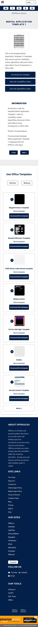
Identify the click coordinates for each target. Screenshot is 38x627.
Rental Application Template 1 (19, 23)
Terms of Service (14, 495)
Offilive (10, 600)
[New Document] (19, 8)
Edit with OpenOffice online (20, 89)
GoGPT (11, 593)
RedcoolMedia (13, 534)
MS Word (13, 183)
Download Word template (19, 216)
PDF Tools (12, 596)
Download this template (20, 75)
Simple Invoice (19, 299)
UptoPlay (11, 530)
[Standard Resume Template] (20, 234)
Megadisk (11, 537)
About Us (11, 481)
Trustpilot (13, 562)
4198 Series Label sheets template (19, 268)
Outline (19, 360)
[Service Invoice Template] (20, 386)
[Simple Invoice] (20, 295)
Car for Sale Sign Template (19, 329)
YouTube (14, 572)
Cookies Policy (13, 498)
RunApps (11, 551)
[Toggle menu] (2, 2)
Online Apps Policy (15, 488)
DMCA (10, 509)
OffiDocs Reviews (15, 610)
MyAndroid (12, 547)
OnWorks (11, 527)
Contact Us (12, 484)
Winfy (10, 544)
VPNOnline (12, 541)
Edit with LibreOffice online (20, 82)
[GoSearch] (12, 8)
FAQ (9, 512)
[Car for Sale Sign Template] (20, 325)
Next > (24, 152)
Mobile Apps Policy (15, 491)
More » (19, 408)
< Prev (13, 152)
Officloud (11, 554)
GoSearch (11, 589)
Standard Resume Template (19, 238)
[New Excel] (25, 8)
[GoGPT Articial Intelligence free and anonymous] (5, 8)
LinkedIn (24, 572)
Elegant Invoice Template (19, 208)
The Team (11, 477)
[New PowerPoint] (32, 8)
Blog (9, 502)
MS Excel (27, 183)
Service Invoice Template (19, 390)
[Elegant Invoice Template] (20, 204)
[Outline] (20, 356)
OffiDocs (11, 523)
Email (13, 576)
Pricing (10, 505)
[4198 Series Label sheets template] (20, 265)
